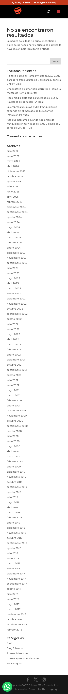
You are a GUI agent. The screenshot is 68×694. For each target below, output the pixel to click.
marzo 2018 (13, 563)
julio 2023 (12, 268)
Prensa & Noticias (17, 653)
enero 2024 (14, 247)
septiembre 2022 (17, 313)
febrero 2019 (14, 517)
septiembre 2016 (17, 624)
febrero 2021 (14, 400)
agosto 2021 (14, 375)
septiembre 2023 (17, 262)
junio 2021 (13, 385)
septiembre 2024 (17, 211)
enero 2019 (13, 522)
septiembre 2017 (17, 583)
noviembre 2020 (17, 415)
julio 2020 (13, 436)
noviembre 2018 (16, 532)
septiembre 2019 (17, 486)
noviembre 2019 (16, 476)
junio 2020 (13, 441)
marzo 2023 (14, 288)
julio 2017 (12, 593)
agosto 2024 (14, 217)
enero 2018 (13, 568)
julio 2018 (12, 553)
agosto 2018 (14, 548)
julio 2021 (12, 380)
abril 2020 (13, 451)
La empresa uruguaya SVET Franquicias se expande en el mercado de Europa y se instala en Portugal (32, 110)
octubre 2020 (15, 420)
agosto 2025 (14, 181)
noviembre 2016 (16, 614)
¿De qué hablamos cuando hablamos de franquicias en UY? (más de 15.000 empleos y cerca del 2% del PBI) (33, 123)
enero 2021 (13, 405)
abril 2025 (13, 196)
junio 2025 (13, 191)
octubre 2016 (14, 619)
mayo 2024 (13, 227)
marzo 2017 (13, 609)
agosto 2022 (14, 318)
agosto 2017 (14, 588)
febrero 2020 (15, 461)
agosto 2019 (14, 492)
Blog (9, 643)
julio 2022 (12, 324)
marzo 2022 (14, 344)
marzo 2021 (13, 395)
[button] (7, 687)
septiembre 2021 (17, 369)
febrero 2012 (14, 629)
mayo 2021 (13, 390)
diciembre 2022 (16, 298)
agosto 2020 (14, 431)
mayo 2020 (13, 446)
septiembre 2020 (17, 425)
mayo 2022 (13, 334)
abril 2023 (13, 283)
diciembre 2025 (16, 171)
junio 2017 (13, 599)
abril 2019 (12, 507)
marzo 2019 (13, 512)
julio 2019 (12, 497)
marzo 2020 (14, 456)
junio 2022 (13, 329)
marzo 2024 (14, 237)
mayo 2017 (13, 604)
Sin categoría (14, 663)
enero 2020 (14, 466)
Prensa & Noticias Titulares (23, 658)
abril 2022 (13, 339)
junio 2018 (13, 558)
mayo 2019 (13, 502)
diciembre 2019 (16, 471)
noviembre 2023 (17, 257)
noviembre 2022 (17, 303)
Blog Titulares (15, 648)
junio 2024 (13, 222)
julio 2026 (12, 150)
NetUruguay (49, 689)
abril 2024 (13, 232)
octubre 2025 (15, 176)
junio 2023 (13, 273)
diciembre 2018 (16, 527)
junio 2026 (13, 156)
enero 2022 (14, 354)
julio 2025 (12, 186)
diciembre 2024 (16, 207)
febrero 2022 (14, 349)
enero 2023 (14, 293)
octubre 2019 (14, 482)
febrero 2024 (14, 242)
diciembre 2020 (16, 410)
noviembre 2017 (16, 578)
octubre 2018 (14, 537)
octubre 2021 (14, 364)
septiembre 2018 (17, 543)
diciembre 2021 (16, 359)
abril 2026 (13, 166)
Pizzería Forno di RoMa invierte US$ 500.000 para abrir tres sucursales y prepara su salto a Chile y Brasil (34, 79)
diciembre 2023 (16, 252)
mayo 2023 (13, 278)
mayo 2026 (13, 161)
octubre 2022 (15, 308)
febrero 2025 (14, 201)
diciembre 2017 (16, 573)
